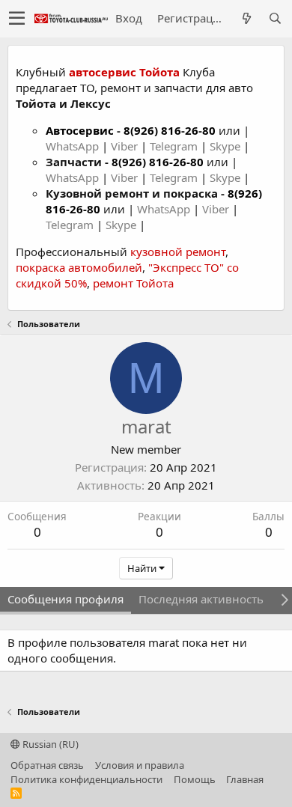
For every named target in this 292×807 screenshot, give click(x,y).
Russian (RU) (49, 744)
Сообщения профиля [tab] (65, 598)
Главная (245, 779)
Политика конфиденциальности (86, 779)
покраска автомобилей (79, 267)
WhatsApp (74, 145)
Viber (124, 145)
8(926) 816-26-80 (170, 130)
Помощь (195, 779)
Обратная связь (47, 765)
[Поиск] (275, 18)
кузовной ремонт (177, 251)
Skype (226, 145)
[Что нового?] (246, 18)
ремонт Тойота (133, 282)
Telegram (175, 145)
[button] (17, 18)
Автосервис (80, 130)
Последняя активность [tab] (201, 598)
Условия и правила (139, 765)
